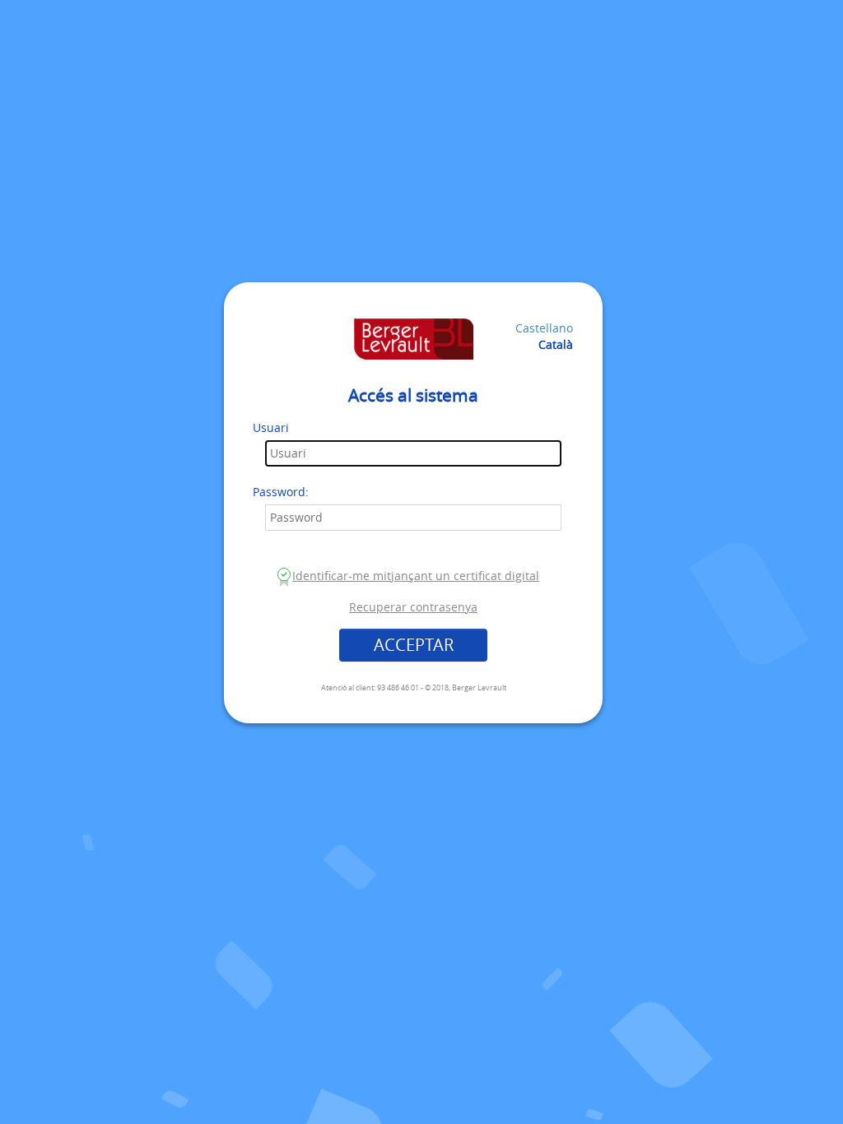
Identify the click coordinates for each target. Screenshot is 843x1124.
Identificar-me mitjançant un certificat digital (415, 575)
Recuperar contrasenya (413, 607)
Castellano (544, 328)
